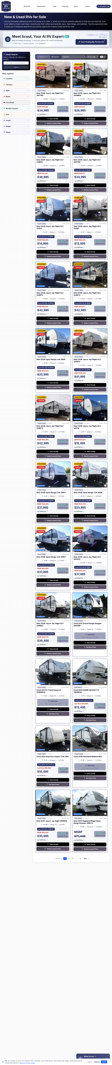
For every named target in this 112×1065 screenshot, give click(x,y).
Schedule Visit (105, 6)
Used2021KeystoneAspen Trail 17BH (52, 757)
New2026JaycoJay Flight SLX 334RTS (87, 294)
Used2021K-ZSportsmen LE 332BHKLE (48, 691)
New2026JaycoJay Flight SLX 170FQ (50, 227)
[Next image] (68, 75)
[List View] (104, 57)
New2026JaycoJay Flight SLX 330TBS (87, 161)
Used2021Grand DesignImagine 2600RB (88, 624)
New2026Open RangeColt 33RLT (51, 492)
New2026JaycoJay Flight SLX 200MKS (87, 94)
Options (90, 1062)
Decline (97, 1062)
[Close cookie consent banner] (109, 1062)
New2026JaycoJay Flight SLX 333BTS (50, 294)
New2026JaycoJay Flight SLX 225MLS (50, 624)
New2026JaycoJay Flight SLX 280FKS (87, 558)
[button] (56, 39)
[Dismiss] (78, 1055)
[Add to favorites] (68, 86)
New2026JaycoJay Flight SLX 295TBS (50, 94)
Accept (104, 1062)
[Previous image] (37, 75)
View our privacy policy (27, 1063)
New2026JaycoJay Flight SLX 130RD (87, 227)
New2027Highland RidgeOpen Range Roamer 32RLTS (87, 822)
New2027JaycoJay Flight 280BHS (51, 821)
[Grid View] (101, 57)
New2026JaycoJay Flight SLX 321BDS (50, 161)
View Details (54, 119)
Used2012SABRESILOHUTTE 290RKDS (86, 691)
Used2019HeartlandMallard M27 (88, 757)
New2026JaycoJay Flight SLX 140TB (87, 427)
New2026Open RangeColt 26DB (50, 359)
